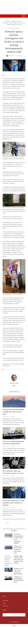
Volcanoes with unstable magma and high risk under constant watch (13, 412)
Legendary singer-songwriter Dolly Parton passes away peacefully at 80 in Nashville (18, 559)
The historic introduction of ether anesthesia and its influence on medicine (13, 503)
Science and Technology (14, 28)
